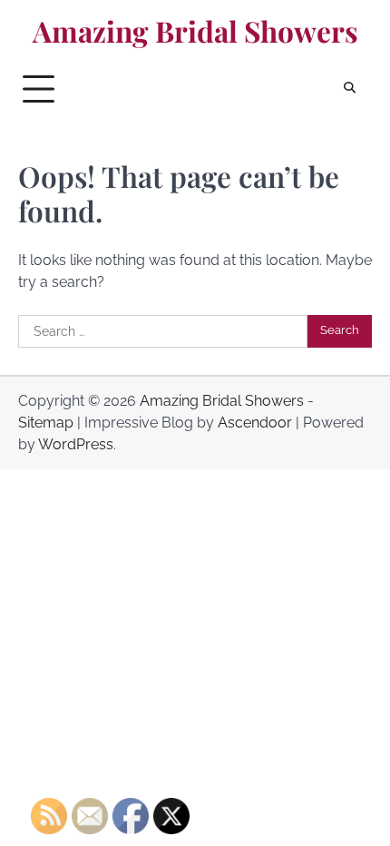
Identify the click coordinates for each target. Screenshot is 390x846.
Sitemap (45, 422)
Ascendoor (255, 422)
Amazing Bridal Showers (195, 31)
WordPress (75, 444)
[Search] (349, 89)
